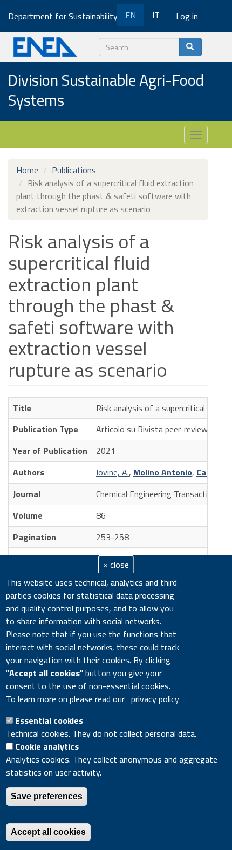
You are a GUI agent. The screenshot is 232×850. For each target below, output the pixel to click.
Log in (187, 16)
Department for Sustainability (64, 16)
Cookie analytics (47, 746)
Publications (74, 170)
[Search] (190, 47)
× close (116, 564)
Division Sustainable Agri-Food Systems (106, 91)
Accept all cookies (48, 832)
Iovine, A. (112, 472)
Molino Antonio (162, 472)
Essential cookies (49, 720)
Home (27, 170)
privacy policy (155, 698)
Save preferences (47, 796)
